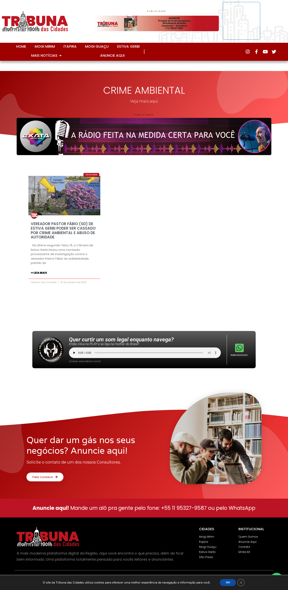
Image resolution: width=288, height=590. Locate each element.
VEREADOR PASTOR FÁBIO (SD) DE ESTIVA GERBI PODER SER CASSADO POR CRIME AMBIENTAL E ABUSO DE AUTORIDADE (63, 230)
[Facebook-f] (256, 51)
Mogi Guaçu (97, 46)
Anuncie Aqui (112, 55)
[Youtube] (265, 51)
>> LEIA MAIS (39, 273)
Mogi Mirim (45, 46)
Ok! (228, 582)
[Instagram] (247, 51)
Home (21, 46)
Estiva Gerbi (128, 46)
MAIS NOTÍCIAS (44, 55)
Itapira (70, 46)
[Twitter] (274, 51)
